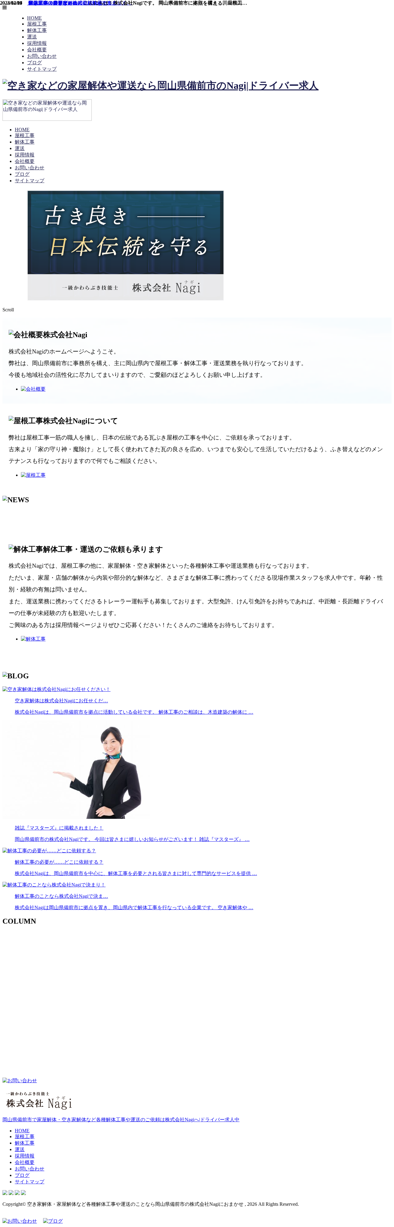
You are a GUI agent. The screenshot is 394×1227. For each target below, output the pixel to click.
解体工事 (37, 30)
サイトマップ (42, 69)
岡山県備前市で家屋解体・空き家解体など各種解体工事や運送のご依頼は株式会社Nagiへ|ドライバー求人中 (120, 1119)
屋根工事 (37, 23)
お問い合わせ (42, 56)
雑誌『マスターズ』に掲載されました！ (72, 3)
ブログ (34, 62)
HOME (34, 18)
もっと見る (14, 513)
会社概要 (37, 49)
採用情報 (37, 43)
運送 (32, 36)
